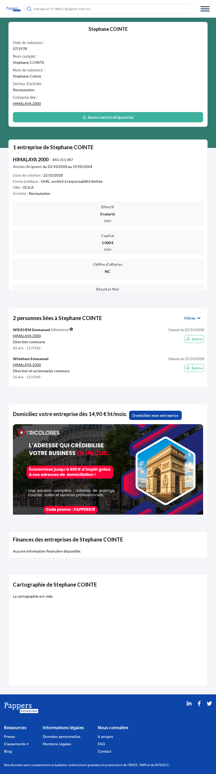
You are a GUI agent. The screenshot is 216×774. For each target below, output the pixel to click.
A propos (105, 736)
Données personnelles (61, 736)
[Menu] (205, 9)
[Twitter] (209, 710)
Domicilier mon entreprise (155, 415)
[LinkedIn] (189, 710)
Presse (9, 736)
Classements (15, 744)
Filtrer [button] (190, 318)
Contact (104, 751)
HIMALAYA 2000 (27, 103)
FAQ (101, 744)
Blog (8, 751)
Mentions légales (57, 744)
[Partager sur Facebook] (199, 710)
